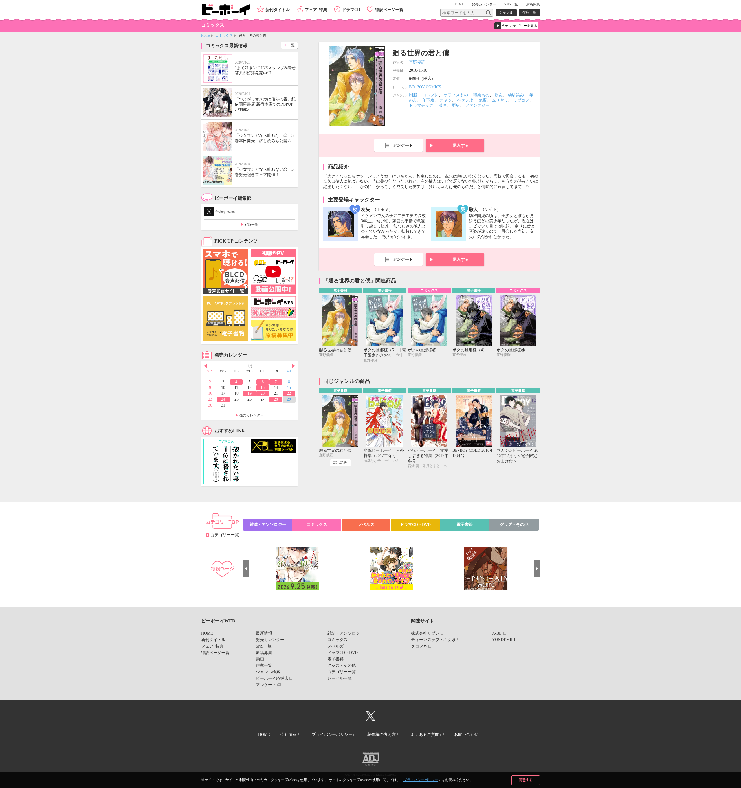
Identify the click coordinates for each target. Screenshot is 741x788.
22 (289, 393)
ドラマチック (421, 105)
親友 (499, 95)
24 (223, 399)
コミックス (224, 36)
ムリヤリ (500, 100)
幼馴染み (516, 95)
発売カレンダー (251, 415)
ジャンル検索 (268, 672)
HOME (458, 4)
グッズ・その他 (514, 524)
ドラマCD (351, 10)
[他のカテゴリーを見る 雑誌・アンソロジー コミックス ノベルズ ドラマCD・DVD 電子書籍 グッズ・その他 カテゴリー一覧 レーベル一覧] (516, 25)
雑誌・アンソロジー (268, 524)
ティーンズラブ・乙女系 (433, 640)
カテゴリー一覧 (224, 535)
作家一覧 (529, 12)
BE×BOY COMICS (425, 87)
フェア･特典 (316, 10)
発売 (484, 4)
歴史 (456, 105)
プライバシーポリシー (420, 780)
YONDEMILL (504, 640)
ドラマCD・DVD (415, 524)
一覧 (291, 45)
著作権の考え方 (381, 734)
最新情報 (264, 633)
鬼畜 (482, 100)
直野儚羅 (417, 62)
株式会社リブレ (425, 633)
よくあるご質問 (425, 734)
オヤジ (446, 100)
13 (263, 387)
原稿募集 (533, 4)
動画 (260, 659)
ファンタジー (477, 105)
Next (293, 366)
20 (263, 393)
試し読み (340, 462)
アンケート (403, 145)
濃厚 (443, 105)
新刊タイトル (277, 10)
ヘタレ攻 (465, 100)
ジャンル (506, 12)
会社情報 (288, 734)
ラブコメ (521, 100)
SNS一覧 (511, 4)
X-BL (497, 633)
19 (249, 393)
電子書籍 (464, 524)
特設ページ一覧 (389, 10)
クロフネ (419, 646)
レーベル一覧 (339, 678)
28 (276, 399)
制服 (413, 95)
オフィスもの (456, 95)
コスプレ (430, 95)
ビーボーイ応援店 (272, 678)
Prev (205, 366)
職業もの (481, 95)
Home (205, 36)
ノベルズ (366, 524)
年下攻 (428, 100)
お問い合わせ (466, 734)
